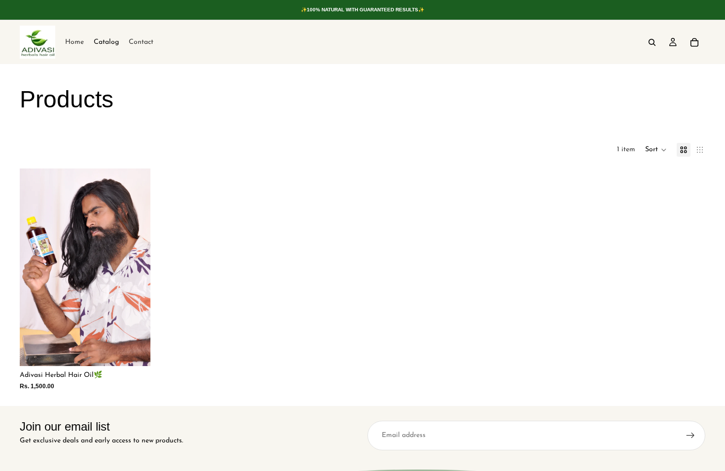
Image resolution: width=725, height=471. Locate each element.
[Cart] (694, 42)
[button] (656, 150)
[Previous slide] (34, 267)
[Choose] (135, 351)
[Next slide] (135, 267)
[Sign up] (690, 435)
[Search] (652, 42)
